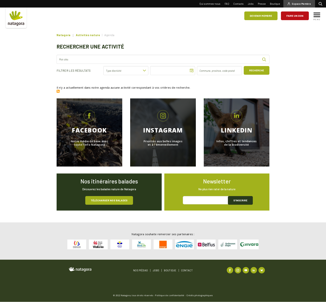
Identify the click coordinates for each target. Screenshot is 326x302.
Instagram (238, 270)
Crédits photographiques (199, 295)
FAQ (227, 3)
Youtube (246, 270)
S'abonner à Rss (58, 91)
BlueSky (262, 270)
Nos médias (140, 270)
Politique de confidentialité (169, 295)
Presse (262, 3)
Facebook (230, 270)
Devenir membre (261, 15)
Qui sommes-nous (210, 3)
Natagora (64, 35)
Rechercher (321, 3)
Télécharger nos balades (109, 200)
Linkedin (254, 270)
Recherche (256, 70)
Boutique (275, 3)
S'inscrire (240, 200)
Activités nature (88, 35)
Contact (187, 270)
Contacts (238, 3)
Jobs (251, 3)
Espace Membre (301, 3)
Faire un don (294, 15)
